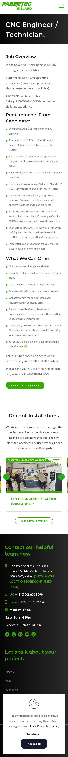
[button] (61, 476)
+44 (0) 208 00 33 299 (29, 594)
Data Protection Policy (44, 726)
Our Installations (34, 521)
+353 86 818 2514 (32, 602)
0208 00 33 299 (39, 374)
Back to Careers (25, 385)
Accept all (34, 743)
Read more (34, 734)
